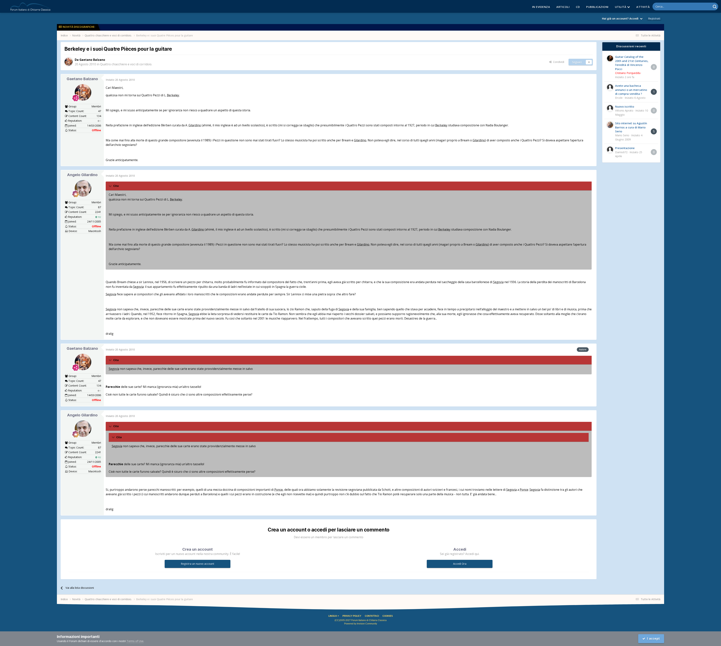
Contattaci (372, 616)
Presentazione (625, 148)
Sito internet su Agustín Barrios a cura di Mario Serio (631, 127)
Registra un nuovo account (197, 563)
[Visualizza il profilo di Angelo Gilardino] (83, 188)
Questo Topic (698, 6)
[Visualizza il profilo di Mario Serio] (610, 125)
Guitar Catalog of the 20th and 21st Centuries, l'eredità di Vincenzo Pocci (631, 63)
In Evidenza (541, 7)
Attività (643, 7)
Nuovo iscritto (624, 106)
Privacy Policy (351, 616)
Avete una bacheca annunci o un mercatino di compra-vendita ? (631, 90)
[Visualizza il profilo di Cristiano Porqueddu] (610, 58)
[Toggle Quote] (110, 185)
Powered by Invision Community (360, 623)
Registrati (654, 18)
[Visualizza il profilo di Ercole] (610, 87)
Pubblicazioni (597, 7)
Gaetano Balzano (82, 79)
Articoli (562, 7)
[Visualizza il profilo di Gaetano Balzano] (68, 62)
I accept (652, 639)
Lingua (333, 616)
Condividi (557, 62)
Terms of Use (135, 641)
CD (578, 7)
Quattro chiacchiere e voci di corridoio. (126, 64)
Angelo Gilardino (82, 175)
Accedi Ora (459, 563)
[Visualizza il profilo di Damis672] (610, 149)
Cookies (387, 616)
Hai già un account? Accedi (621, 18)
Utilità (621, 7)
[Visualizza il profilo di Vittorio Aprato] (610, 108)
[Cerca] (714, 6)
